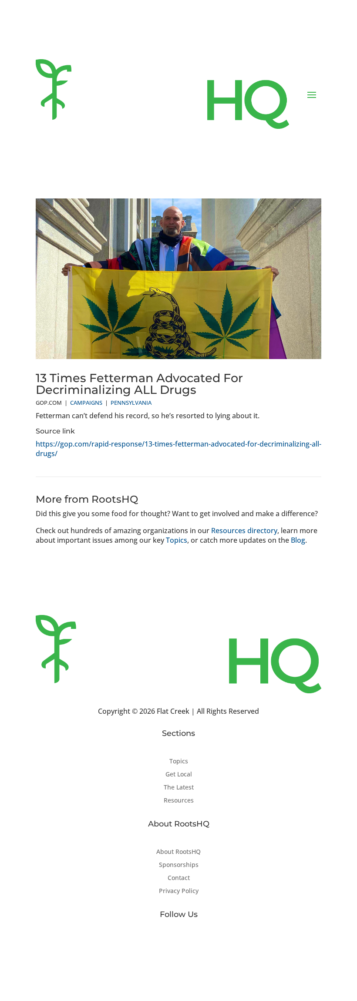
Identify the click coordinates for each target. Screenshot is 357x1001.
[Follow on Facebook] (161, 943)
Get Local (178, 774)
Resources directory (244, 530)
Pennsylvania (131, 402)
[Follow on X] (178, 943)
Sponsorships (179, 865)
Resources (179, 800)
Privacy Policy (179, 891)
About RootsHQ (178, 852)
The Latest (179, 787)
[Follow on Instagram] (196, 943)
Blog (298, 540)
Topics (176, 540)
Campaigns (86, 402)
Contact (179, 878)
